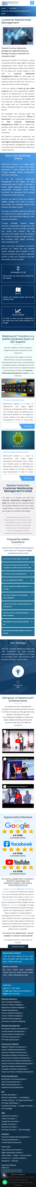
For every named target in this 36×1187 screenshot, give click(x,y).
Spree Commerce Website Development (17, 1063)
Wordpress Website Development (14, 1029)
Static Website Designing (10, 1002)
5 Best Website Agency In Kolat (15, 517)
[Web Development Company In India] (18, 768)
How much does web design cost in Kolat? (16, 559)
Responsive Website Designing (12, 1007)
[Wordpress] (20, 1170)
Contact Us (5, 1158)
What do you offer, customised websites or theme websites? (16, 614)
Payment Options (19, 1158)
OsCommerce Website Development (15, 1058)
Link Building (24, 1097)
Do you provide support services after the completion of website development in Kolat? (17, 566)
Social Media (26, 916)
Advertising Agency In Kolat (20, 530)
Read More (28, 426)
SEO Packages (6, 1108)
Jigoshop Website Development (13, 1066)
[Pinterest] (9, 1170)
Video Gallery (6, 1155)
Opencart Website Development (13, 1052)
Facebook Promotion (9, 1116)
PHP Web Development (10, 1040)
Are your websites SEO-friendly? (13, 580)
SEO (3, 1092)
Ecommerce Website (10, 1044)
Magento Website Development (13, 1047)
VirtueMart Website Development (14, 1069)
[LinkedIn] (13, 1170)
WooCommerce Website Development (16, 1061)
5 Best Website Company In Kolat (16, 522)
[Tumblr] (16, 1170)
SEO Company (12, 905)
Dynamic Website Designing (11, 1005)
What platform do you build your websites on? (16, 623)
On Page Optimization (24, 1100)
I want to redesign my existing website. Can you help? (16, 587)
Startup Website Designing (11, 1013)
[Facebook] (3, 1170)
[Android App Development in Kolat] (18, 440)
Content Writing (7, 1100)
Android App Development (16, 452)
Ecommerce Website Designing (13, 1021)
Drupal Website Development (12, 1034)
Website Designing (9, 999)
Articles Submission (8, 1095)
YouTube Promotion (8, 1130)
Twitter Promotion (8, 1119)
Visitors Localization (18, 1174)
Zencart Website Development (13, 1050)
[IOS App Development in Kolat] (18, 388)
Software (12, 8)
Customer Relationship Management (15, 1137)
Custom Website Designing (11, 1016)
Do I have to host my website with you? (15, 574)
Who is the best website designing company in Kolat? (17, 632)
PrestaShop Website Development (14, 1055)
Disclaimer (5, 1161)
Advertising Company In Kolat (14, 533)
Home (3, 8)
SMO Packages (24, 1130)
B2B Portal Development (10, 1085)
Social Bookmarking (8, 1106)
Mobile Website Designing (11, 1018)
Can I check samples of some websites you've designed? (15, 596)
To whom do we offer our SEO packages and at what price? (17, 605)
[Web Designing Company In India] (18, 741)
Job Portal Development (10, 1082)
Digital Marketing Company (11, 1152)
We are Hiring (25, 1155)
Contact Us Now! (18, 947)
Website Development (10, 1026)
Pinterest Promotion (9, 1127)
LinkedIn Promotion (8, 1124)
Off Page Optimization (9, 1103)
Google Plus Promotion (10, 1121)
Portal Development (9, 1076)
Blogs (16, 1155)
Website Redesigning (9, 1010)
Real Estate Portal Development (13, 1079)
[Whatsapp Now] (4, 1175)
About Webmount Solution (11, 1150)
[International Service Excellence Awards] (18, 796)
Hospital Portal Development (12, 1087)
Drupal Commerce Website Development (17, 1072)
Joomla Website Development (13, 1031)
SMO (3, 1113)
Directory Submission (9, 1097)
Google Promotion (10, 889)
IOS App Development (13, 400)
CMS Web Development (10, 1037)
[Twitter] (6, 1170)
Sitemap (15, 1161)
